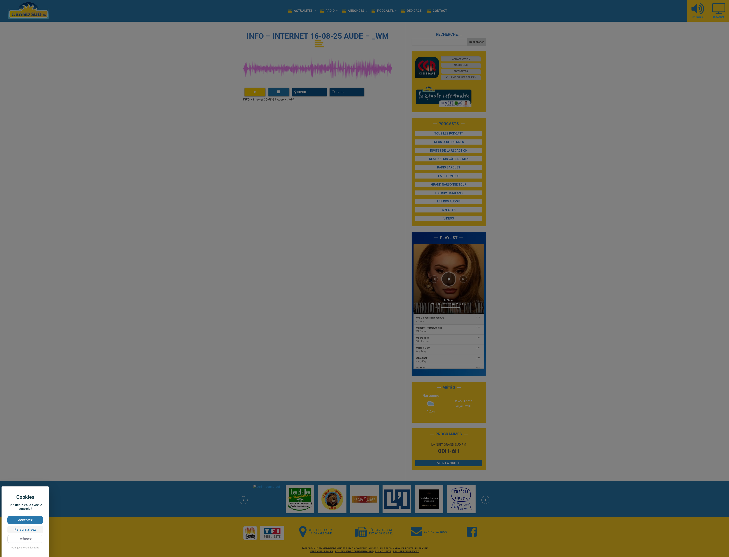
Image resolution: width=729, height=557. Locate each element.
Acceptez (25, 520)
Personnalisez (25, 529)
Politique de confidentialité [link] (25, 547)
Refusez (25, 539)
